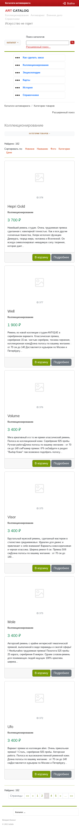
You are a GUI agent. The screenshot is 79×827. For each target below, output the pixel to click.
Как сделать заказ (33, 57)
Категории (64, 148)
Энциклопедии (31, 72)
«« (27, 795)
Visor (12, 517)
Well (11, 311)
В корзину (41, 257)
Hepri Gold (16, 206)
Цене (9, 152)
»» (71, 795)
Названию (42, 148)
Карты (26, 80)
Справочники (31, 95)
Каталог (12, 43)
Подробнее (61, 257)
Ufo (10, 727)
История (28, 87)
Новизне (29, 148)
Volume (14, 416)
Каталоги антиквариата (17, 105)
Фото (53, 148)
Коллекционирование (36, 65)
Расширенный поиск (63, 112)
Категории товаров (44, 105)
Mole (11, 622)
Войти (71, 3)
